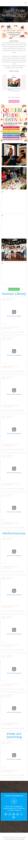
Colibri (22, 839)
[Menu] (25, 3)
